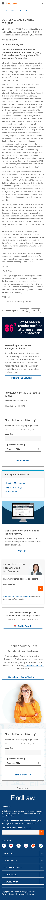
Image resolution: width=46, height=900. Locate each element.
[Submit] (40, 588)
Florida (12, 10)
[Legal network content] (42, 881)
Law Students (12, 491)
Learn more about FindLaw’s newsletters (16, 597)
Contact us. (10, 816)
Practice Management (16, 483)
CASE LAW (4, 10)
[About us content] (42, 853)
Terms (4, 894)
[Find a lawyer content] (42, 860)
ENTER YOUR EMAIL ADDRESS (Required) (17, 828)
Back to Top (24, 788)
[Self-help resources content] (42, 867)
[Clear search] (38, 449)
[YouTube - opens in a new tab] (11, 846)
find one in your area (34, 665)
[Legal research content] (42, 874)
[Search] (42, 3)
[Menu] (3, 3)
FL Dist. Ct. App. (22, 10)
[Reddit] (33, 846)
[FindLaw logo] (12, 3)
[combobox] (23, 438)
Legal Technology (14, 487)
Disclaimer (21, 894)
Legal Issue (9, 434)
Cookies (31, 894)
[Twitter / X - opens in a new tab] (18, 846)
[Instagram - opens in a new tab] (26, 846)
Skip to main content (23, 2)
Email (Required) (9, 584)
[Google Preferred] (41, 846)
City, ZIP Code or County (15, 444)
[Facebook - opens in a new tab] (4, 846)
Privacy (11, 894)
